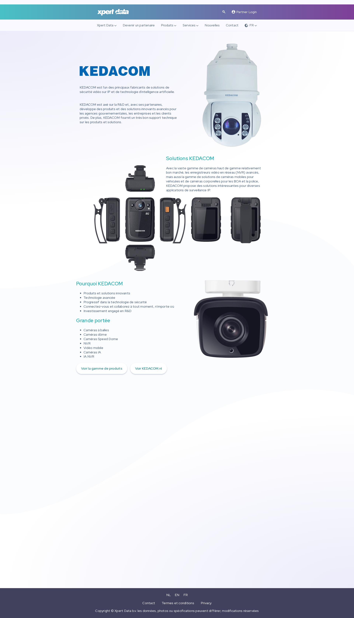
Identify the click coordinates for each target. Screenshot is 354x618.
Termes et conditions (178, 603)
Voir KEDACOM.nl (148, 368)
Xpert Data (105, 25)
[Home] (113, 12)
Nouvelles (212, 25)
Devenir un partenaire (139, 25)
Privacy (206, 603)
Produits (167, 25)
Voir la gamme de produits (101, 368)
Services (189, 25)
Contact (232, 25)
